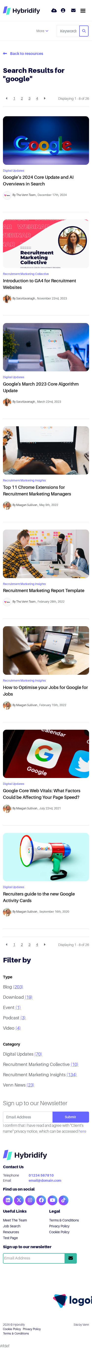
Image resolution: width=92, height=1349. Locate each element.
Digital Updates (13, 170)
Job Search (11, 1226)
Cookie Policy (59, 1232)
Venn (85, 1324)
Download (18, 997)
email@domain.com (45, 1180)
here (82, 1131)
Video (12, 1028)
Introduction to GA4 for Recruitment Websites (39, 284)
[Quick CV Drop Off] (54, 10)
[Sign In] (63, 10)
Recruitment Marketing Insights (24, 480)
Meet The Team (15, 1220)
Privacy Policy (59, 1226)
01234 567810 (41, 1175)
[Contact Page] (72, 10)
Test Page (10, 1238)
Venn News (18, 1085)
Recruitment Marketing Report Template (43, 590)
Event (12, 1007)
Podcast (14, 1017)
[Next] (44, 98)
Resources (11, 1232)
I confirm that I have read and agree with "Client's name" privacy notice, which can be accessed (44, 1128)
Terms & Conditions (64, 1220)
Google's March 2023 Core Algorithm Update (41, 387)
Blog (13, 987)
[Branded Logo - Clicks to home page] (21, 10)
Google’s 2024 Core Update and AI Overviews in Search (38, 180)
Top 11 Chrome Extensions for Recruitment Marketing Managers (37, 490)
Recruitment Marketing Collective (26, 274)
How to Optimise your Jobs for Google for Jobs (45, 691)
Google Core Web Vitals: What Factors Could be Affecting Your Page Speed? (41, 794)
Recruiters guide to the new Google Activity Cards (39, 897)
